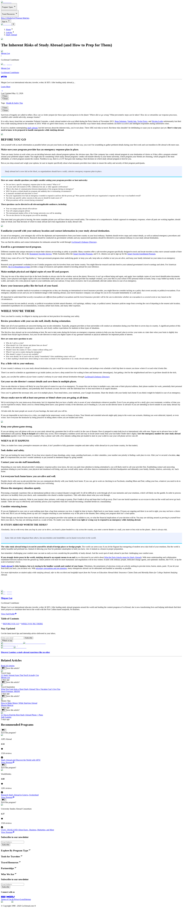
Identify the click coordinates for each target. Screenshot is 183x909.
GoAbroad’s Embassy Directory (84, 242)
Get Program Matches (20, 18)
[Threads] (4, 897)
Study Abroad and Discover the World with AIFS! (20, 760)
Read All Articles (7, 666)
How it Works (6, 18)
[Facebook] (2, 897)
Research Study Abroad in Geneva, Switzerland (20, 795)
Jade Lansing (6, 717)
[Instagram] (6, 897)
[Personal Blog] (6, 77)
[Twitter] (2, 77)
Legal (22, 899)
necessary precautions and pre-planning (51, 568)
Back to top (8, 641)
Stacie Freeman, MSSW (10, 691)
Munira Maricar (7, 705)
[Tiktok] (14, 897)
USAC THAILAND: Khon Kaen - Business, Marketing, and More (27, 830)
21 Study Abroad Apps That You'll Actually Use (20, 675)
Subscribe (28, 638)
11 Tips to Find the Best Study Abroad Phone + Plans (22, 715)
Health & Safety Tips (14, 103)
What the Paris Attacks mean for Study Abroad (122, 557)
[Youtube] (8, 897)
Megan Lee (5, 53)
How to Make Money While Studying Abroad (19, 703)
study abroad (32, 128)
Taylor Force (142, 121)
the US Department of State (19, 267)
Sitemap (28, 899)
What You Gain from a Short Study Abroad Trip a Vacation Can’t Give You (30, 689)
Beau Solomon (120, 121)
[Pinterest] (10, 897)
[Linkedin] (4, 77)
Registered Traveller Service (41, 254)
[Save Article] (3, 668)
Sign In (5, 21)
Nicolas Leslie (157, 121)
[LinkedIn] (12, 897)
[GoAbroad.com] (6, 2)
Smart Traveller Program (82, 254)
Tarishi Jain (131, 121)
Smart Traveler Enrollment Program (141, 254)
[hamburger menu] (13, 24)
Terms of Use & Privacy (10, 899)
